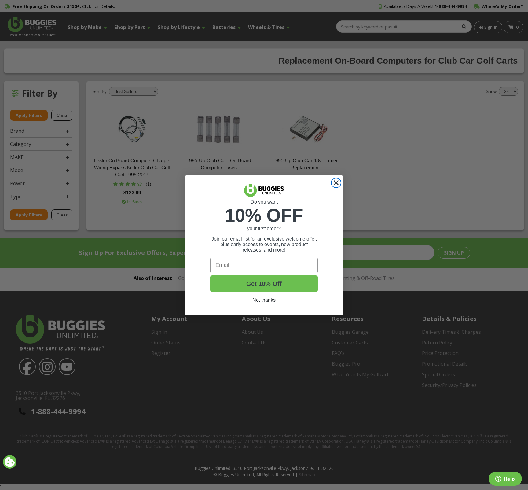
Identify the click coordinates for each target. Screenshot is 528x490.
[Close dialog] (336, 183)
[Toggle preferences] (9, 462)
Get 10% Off (264, 283)
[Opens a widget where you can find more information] (505, 479)
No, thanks (264, 300)
